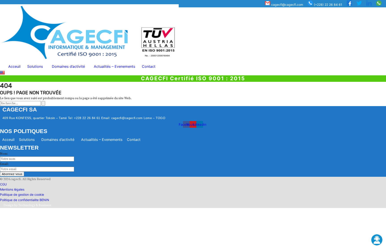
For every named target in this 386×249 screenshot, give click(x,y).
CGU (3, 184)
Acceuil (14, 66)
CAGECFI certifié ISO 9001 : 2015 (193, 78)
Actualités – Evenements (114, 66)
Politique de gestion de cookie (22, 194)
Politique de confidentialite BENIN (24, 200)
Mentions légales (12, 189)
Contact (148, 66)
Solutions (35, 66)
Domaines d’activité (68, 66)
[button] (36, 66)
